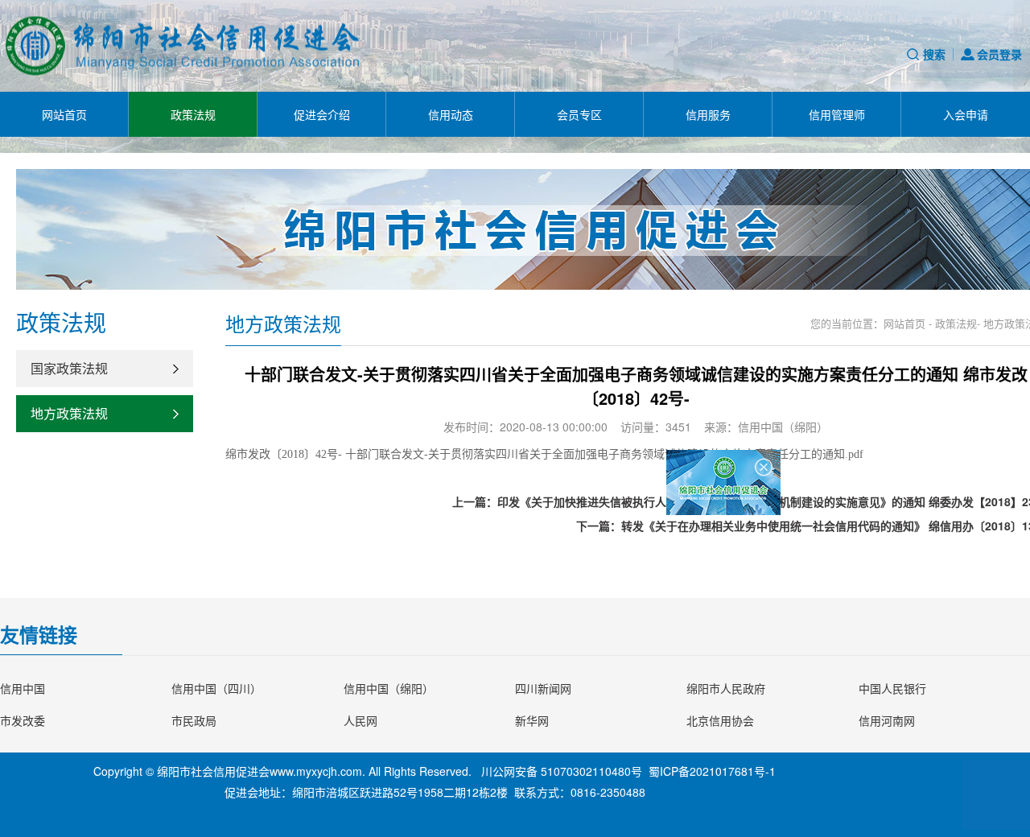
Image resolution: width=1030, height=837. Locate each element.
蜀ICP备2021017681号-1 (712, 771)
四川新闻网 (543, 688)
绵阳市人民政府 (725, 688)
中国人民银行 (892, 688)
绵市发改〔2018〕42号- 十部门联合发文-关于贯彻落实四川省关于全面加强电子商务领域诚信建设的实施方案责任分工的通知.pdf (544, 454)
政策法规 (193, 114)
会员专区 (579, 114)
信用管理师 (837, 114)
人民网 (360, 720)
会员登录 (999, 54)
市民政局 (193, 720)
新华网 (532, 720)
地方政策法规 (69, 413)
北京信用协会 (720, 720)
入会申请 (965, 114)
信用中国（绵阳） (389, 688)
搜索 (934, 54)
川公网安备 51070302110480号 (561, 771)
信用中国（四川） (216, 688)
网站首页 (64, 114)
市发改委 (22, 720)
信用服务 (708, 114)
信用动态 (450, 114)
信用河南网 (887, 720)
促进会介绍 (322, 114)
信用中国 (22, 688)
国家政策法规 (69, 368)
